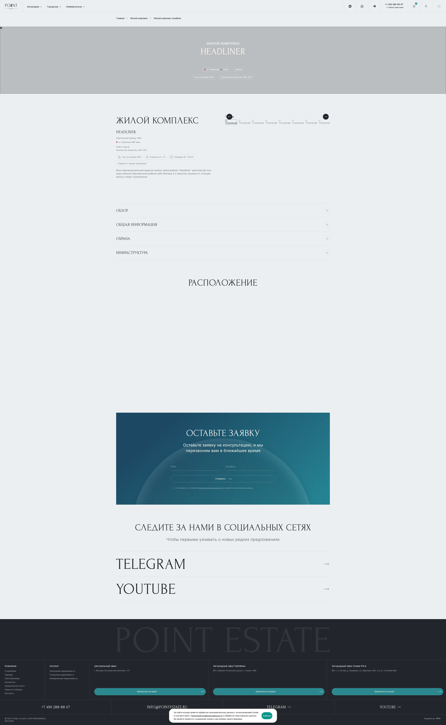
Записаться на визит (147, 691)
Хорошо (267, 715)
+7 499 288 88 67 (55, 707)
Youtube (146, 589)
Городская (52, 6)
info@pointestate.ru (167, 707)
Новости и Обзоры (13, 689)
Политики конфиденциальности (210, 488)
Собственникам (12, 678)
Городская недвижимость (62, 675)
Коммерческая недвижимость (64, 678)
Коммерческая (74, 6)
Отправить (220, 479)
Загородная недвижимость (62, 671)
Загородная (33, 6)
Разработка (429, 718)
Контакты (9, 693)
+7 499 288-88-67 (394, 4)
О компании (10, 671)
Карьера (9, 675)
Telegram (151, 564)
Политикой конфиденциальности (206, 716)
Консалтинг (10, 682)
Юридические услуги (15, 686)
